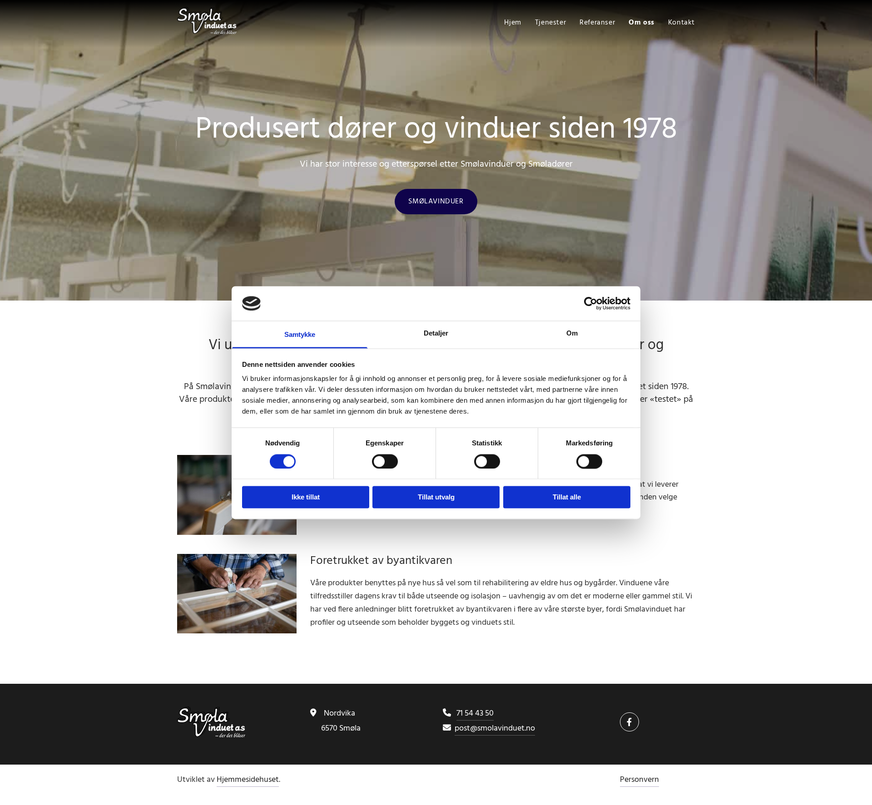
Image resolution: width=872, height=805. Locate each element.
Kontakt (681, 23)
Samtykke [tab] (300, 335)
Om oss (641, 23)
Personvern (639, 779)
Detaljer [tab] (436, 333)
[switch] (385, 461)
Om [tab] (572, 333)
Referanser (597, 23)
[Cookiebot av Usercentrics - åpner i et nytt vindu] (590, 303)
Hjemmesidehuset (248, 779)
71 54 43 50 (475, 713)
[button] (436, 201)
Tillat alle (567, 497)
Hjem (512, 23)
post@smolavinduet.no (495, 728)
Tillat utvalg (436, 497)
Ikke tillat (306, 497)
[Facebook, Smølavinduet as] (629, 722)
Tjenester (550, 23)
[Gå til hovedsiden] (237, 20)
